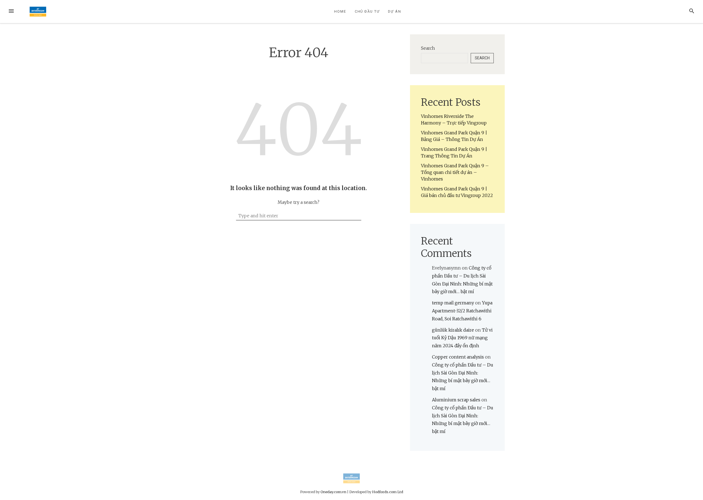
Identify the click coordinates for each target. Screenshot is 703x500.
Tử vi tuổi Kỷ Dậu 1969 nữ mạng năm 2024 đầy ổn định (462, 338)
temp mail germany (453, 302)
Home (340, 11)
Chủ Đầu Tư (367, 11)
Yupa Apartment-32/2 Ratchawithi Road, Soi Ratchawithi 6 (462, 310)
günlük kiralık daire (453, 330)
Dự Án (394, 11)
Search (428, 48)
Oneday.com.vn (333, 492)
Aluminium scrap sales (456, 399)
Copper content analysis (458, 357)
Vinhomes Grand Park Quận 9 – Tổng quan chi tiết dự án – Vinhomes (455, 172)
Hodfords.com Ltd (387, 492)
